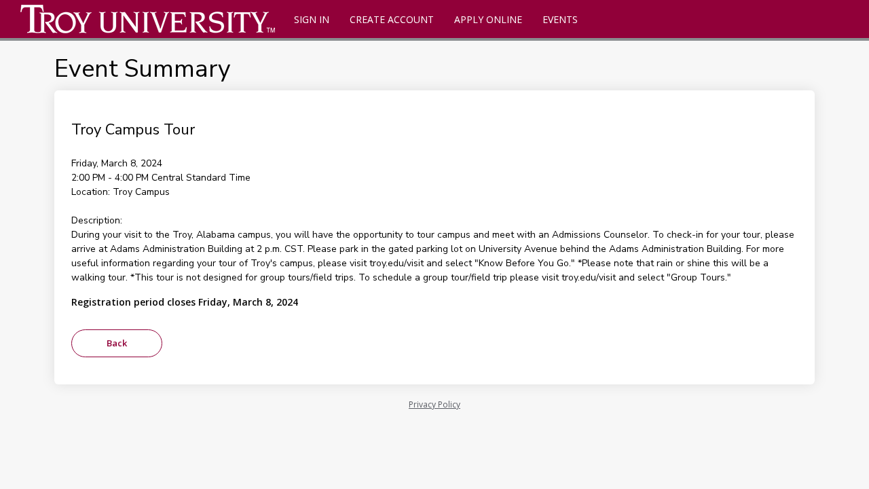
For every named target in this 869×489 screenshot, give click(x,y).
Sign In (311, 19)
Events (560, 19)
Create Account (392, 19)
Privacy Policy (434, 404)
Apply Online (488, 19)
